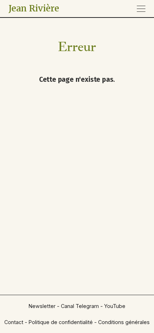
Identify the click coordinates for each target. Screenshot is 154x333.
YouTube (114, 306)
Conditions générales (124, 322)
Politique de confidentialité (61, 322)
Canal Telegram (80, 306)
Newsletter (42, 306)
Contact (13, 322)
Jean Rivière (34, 8)
